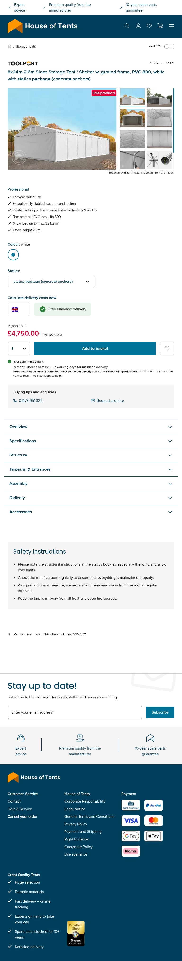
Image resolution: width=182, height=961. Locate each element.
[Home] (10, 46)
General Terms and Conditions (89, 816)
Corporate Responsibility (84, 801)
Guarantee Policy (78, 846)
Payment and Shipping (83, 831)
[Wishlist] (149, 27)
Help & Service (20, 809)
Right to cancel (76, 839)
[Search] (127, 26)
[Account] (138, 26)
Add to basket (95, 348)
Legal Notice (74, 809)
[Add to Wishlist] (167, 348)
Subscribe (160, 712)
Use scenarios (75, 854)
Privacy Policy (75, 824)
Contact (14, 801)
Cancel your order (22, 816)
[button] (160, 25)
